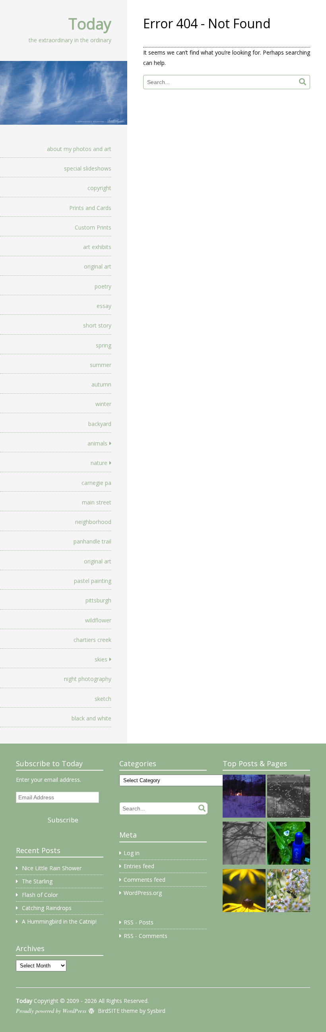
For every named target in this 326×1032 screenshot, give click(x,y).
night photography (87, 679)
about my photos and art (79, 149)
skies (101, 659)
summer (100, 365)
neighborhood (93, 522)
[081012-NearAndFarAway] (244, 891)
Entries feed (139, 866)
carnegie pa (96, 483)
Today (89, 23)
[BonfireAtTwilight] (244, 797)
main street (96, 502)
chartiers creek (92, 640)
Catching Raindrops (47, 908)
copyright (99, 188)
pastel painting (92, 581)
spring (103, 345)
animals (97, 443)
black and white (91, 718)
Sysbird (156, 1010)
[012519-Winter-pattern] (288, 797)
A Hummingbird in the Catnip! (59, 921)
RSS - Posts (138, 922)
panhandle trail (92, 541)
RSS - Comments (145, 936)
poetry (103, 286)
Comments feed (144, 879)
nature (99, 463)
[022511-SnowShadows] (244, 844)
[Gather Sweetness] (288, 891)
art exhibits (97, 247)
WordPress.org (143, 893)
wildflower (98, 620)
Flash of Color (40, 895)
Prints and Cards (90, 208)
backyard (99, 424)
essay (104, 306)
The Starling (37, 881)
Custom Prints (93, 227)
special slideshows (87, 168)
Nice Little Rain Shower (52, 868)
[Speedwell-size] (288, 844)
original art (97, 266)
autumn (101, 384)
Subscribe (63, 819)
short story (97, 325)
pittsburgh (98, 600)
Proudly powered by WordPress (51, 1010)
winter (103, 404)
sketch (103, 698)
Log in (132, 853)
